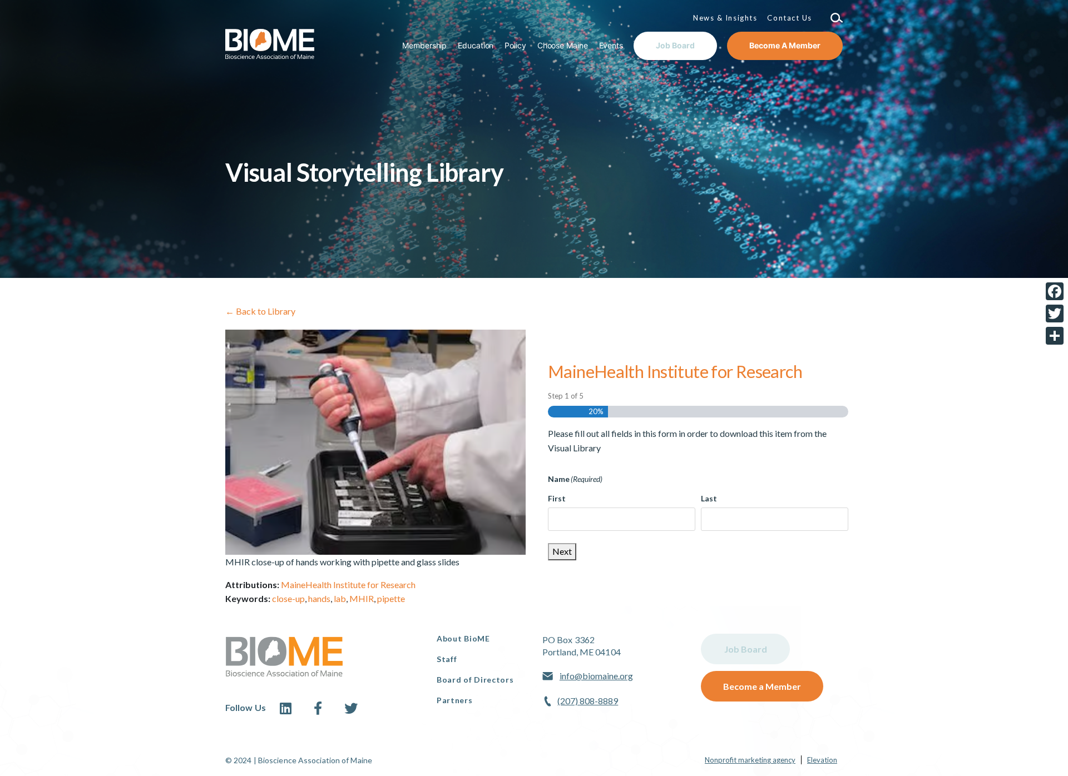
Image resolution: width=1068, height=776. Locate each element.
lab (340, 598)
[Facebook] (1055, 291)
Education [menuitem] (475, 45)
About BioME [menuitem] (463, 638)
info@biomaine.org (596, 675)
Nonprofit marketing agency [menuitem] (750, 759)
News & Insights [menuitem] (725, 17)
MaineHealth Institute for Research (348, 584)
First (557, 498)
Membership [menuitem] (424, 45)
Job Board (745, 649)
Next (562, 551)
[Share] (1055, 336)
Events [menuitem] (611, 45)
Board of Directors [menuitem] (475, 679)
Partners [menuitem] (455, 700)
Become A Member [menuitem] (784, 45)
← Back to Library (260, 311)
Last (709, 498)
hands (319, 598)
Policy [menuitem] (515, 45)
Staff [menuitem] (447, 659)
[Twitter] (1055, 313)
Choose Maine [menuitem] (562, 45)
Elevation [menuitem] (822, 759)
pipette (391, 598)
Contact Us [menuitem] (789, 17)
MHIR (361, 598)
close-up (288, 598)
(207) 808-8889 (587, 700)
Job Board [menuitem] (675, 45)
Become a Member (762, 686)
